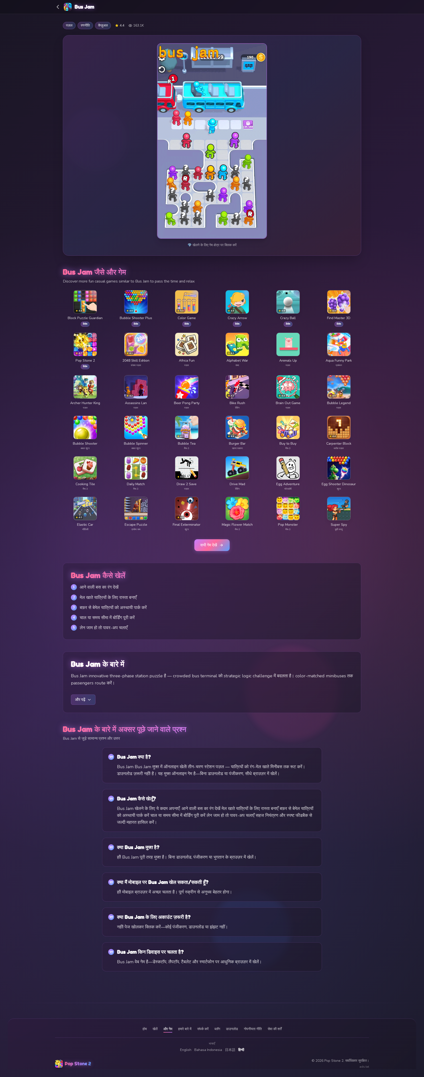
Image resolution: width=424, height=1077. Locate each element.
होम (145, 1029)
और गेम (167, 1029)
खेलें (155, 1029)
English (185, 1050)
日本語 (230, 1050)
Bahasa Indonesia (208, 1050)
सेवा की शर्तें (275, 1029)
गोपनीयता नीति (253, 1029)
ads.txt (364, 1067)
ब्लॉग (217, 1029)
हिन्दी (241, 1050)
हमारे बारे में (184, 1029)
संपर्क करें (203, 1029)
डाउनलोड (232, 1029)
